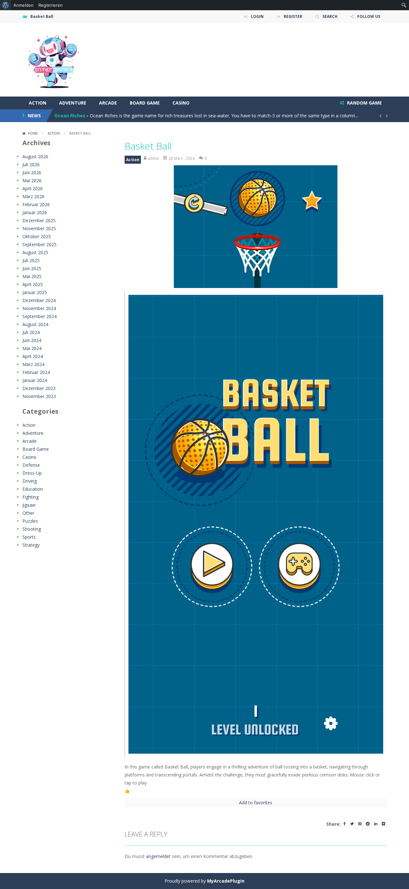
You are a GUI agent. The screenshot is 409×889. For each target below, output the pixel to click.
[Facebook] (344, 824)
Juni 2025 (31, 268)
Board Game (145, 103)
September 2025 (39, 244)
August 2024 (35, 324)
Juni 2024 (31, 340)
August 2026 (35, 156)
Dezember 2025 (39, 220)
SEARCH (329, 16)
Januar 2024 (34, 380)
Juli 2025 (31, 260)
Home (33, 133)
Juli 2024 (31, 332)
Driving (29, 481)
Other (28, 513)
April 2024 (32, 356)
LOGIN (257, 16)
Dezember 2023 (39, 388)
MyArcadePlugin (225, 881)
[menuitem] (5, 5)
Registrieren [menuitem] (50, 5)
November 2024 (39, 308)
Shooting (31, 529)
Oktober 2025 (36, 236)
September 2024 (39, 316)
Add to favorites (255, 802)
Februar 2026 (36, 204)
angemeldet (158, 856)
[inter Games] (54, 59)
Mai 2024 (32, 348)
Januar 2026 (34, 212)
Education (32, 489)
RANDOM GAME (364, 103)
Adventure (72, 103)
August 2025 (35, 252)
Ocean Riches (69, 116)
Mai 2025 (32, 276)
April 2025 (32, 284)
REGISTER (293, 16)
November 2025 (39, 228)
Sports (29, 537)
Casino (181, 103)
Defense (31, 465)
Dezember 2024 (39, 300)
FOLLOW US (368, 16)
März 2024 (33, 364)
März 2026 (33, 196)
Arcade (108, 103)
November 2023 (39, 396)
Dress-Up (32, 473)
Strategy (31, 545)
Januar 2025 (34, 292)
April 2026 (32, 188)
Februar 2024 (36, 372)
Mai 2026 (32, 180)
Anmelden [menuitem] (23, 5)
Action (37, 103)
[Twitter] (352, 824)
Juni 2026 (31, 172)
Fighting (30, 497)
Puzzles (30, 521)
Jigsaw (28, 505)
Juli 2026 (31, 164)
